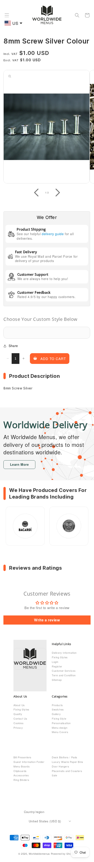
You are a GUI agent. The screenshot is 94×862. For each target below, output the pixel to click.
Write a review (47, 620)
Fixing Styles (60, 657)
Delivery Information (64, 652)
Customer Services (64, 670)
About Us (19, 705)
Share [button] (13, 345)
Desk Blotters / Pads (64, 757)
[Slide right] (57, 192)
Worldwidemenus (39, 853)
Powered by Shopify (63, 853)
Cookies (18, 723)
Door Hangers (60, 766)
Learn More (19, 464)
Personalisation (61, 723)
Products (57, 705)
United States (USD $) (45, 821)
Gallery (56, 714)
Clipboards (20, 771)
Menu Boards (21, 766)
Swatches (58, 709)
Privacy (18, 727)
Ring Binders (21, 780)
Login (55, 662)
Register (57, 666)
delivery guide (53, 234)
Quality (17, 714)
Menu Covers (60, 732)
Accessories (21, 775)
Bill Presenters (22, 757)
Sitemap (57, 680)
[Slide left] (36, 192)
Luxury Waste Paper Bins (67, 762)
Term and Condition (64, 675)
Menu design (60, 727)
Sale (54, 775)
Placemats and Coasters (67, 771)
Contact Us (20, 718)
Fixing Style (59, 718)
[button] (7, 15)
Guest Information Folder (28, 762)
